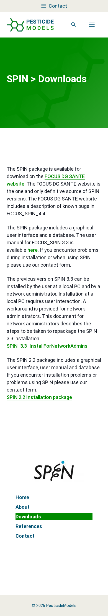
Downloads (28, 516)
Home (22, 497)
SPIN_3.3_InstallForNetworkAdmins (47, 346)
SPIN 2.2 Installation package (39, 397)
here (32, 250)
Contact (25, 536)
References (29, 526)
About (23, 507)
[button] (73, 25)
